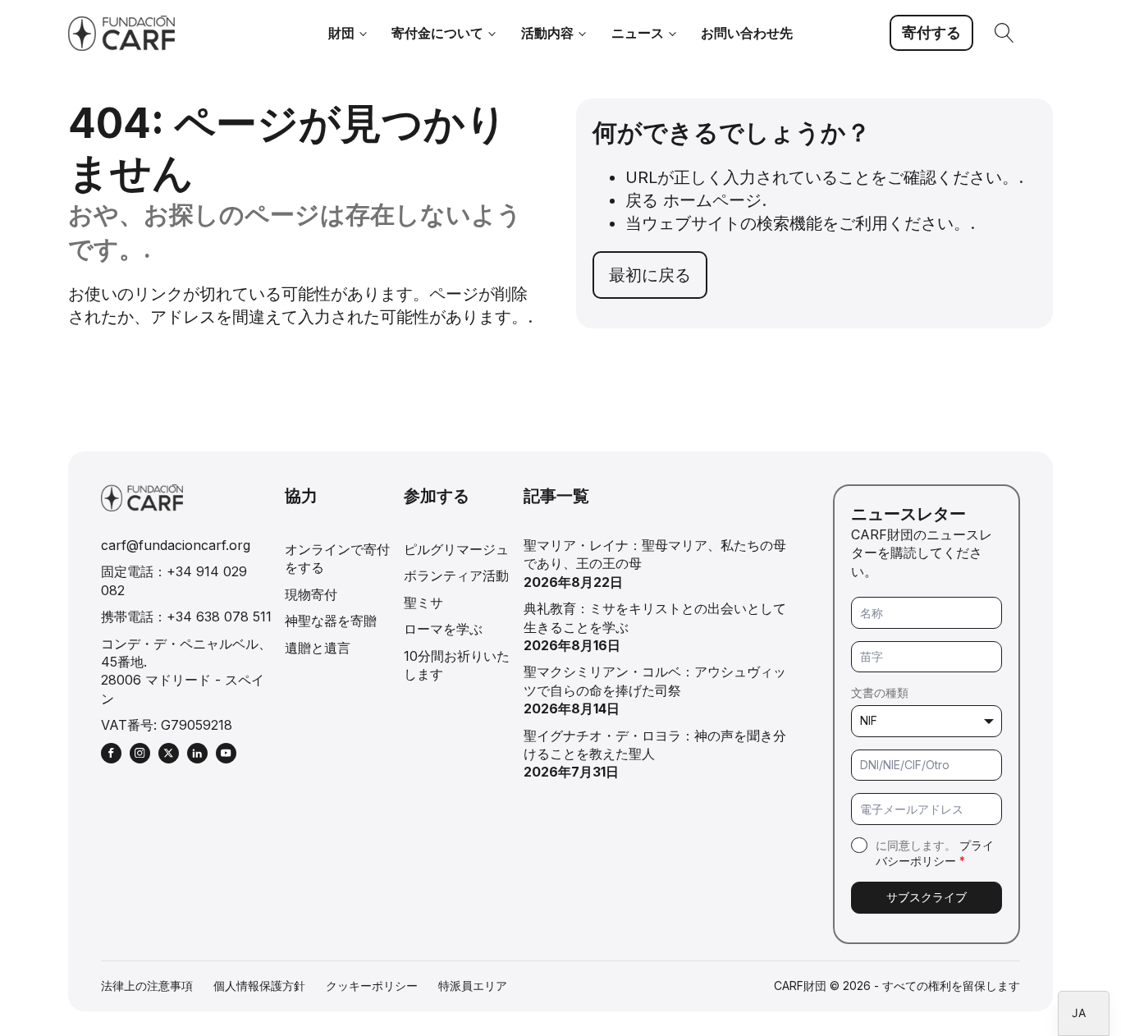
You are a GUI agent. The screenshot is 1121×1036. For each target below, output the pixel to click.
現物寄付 (311, 594)
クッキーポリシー (372, 985)
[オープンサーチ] (1004, 33)
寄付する (931, 32)
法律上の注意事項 (147, 985)
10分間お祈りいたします (457, 665)
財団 (341, 33)
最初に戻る (650, 275)
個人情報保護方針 (259, 985)
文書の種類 (879, 692)
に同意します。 (935, 853)
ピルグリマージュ (456, 549)
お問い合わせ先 (747, 33)
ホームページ (712, 200)
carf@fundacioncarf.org (175, 545)
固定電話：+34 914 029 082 (174, 580)
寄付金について (437, 33)
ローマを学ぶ (443, 629)
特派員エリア (472, 985)
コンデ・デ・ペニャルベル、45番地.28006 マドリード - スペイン (186, 671)
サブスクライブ (926, 897)
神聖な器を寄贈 (331, 620)
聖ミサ (423, 602)
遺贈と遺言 (317, 647)
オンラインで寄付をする (337, 558)
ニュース (637, 33)
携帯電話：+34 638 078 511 (186, 616)
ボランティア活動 (456, 575)
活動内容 (547, 33)
